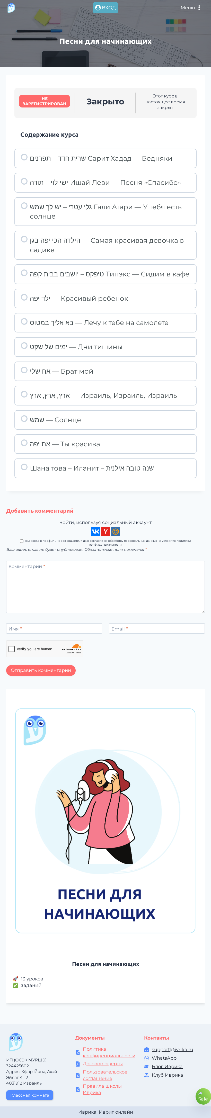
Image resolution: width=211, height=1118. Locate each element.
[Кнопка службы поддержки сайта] (203, 1096)
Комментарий (26, 567)
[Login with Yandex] (105, 531)
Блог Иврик (166, 1066)
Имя (15, 629)
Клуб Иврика (167, 1075)
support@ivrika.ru (172, 1049)
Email (119, 629)
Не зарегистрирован (44, 101)
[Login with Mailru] (115, 531)
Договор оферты (103, 1064)
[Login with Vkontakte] (95, 531)
